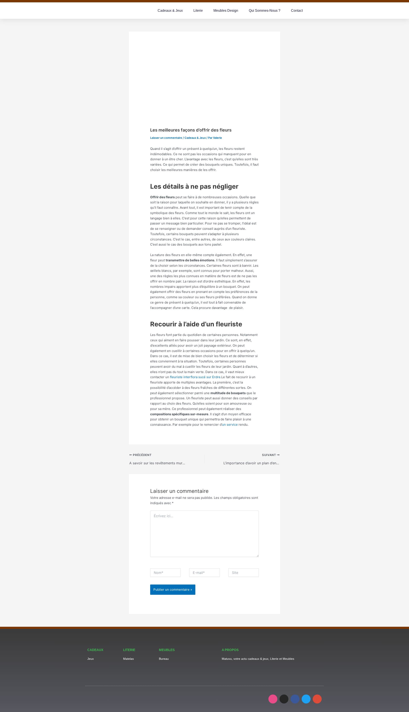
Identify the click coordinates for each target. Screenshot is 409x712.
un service (230, 425)
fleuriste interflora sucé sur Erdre (195, 377)
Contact (297, 10)
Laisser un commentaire (166, 137)
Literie (198, 10)
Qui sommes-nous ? (264, 10)
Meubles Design (225, 10)
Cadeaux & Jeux (170, 10)
